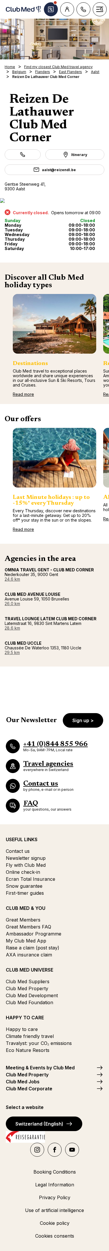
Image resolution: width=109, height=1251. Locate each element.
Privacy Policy (54, 1197)
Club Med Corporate (29, 1088)
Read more (23, 394)
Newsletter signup (26, 858)
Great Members (23, 920)
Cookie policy (54, 1223)
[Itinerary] (54, 200)
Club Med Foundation (29, 1002)
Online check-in (23, 872)
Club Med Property (27, 988)
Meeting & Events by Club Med (40, 1067)
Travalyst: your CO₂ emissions (39, 1043)
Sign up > (83, 720)
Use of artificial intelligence (54, 1210)
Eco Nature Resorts (27, 1050)
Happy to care (22, 1029)
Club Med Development (32, 995)
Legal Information (54, 1185)
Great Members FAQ (28, 927)
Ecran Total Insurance (30, 879)
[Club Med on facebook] (55, 1150)
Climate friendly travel (30, 1036)
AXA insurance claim (29, 955)
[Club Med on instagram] (37, 1150)
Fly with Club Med (26, 865)
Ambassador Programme (33, 934)
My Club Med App (26, 941)
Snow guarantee (24, 886)
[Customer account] (67, 9)
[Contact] (83, 9)
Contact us (18, 851)
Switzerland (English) (39, 1124)
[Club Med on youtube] (72, 1150)
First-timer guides (25, 893)
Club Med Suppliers (27, 981)
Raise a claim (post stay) (32, 948)
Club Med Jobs (23, 1081)
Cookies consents (54, 1236)
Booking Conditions (54, 1172)
